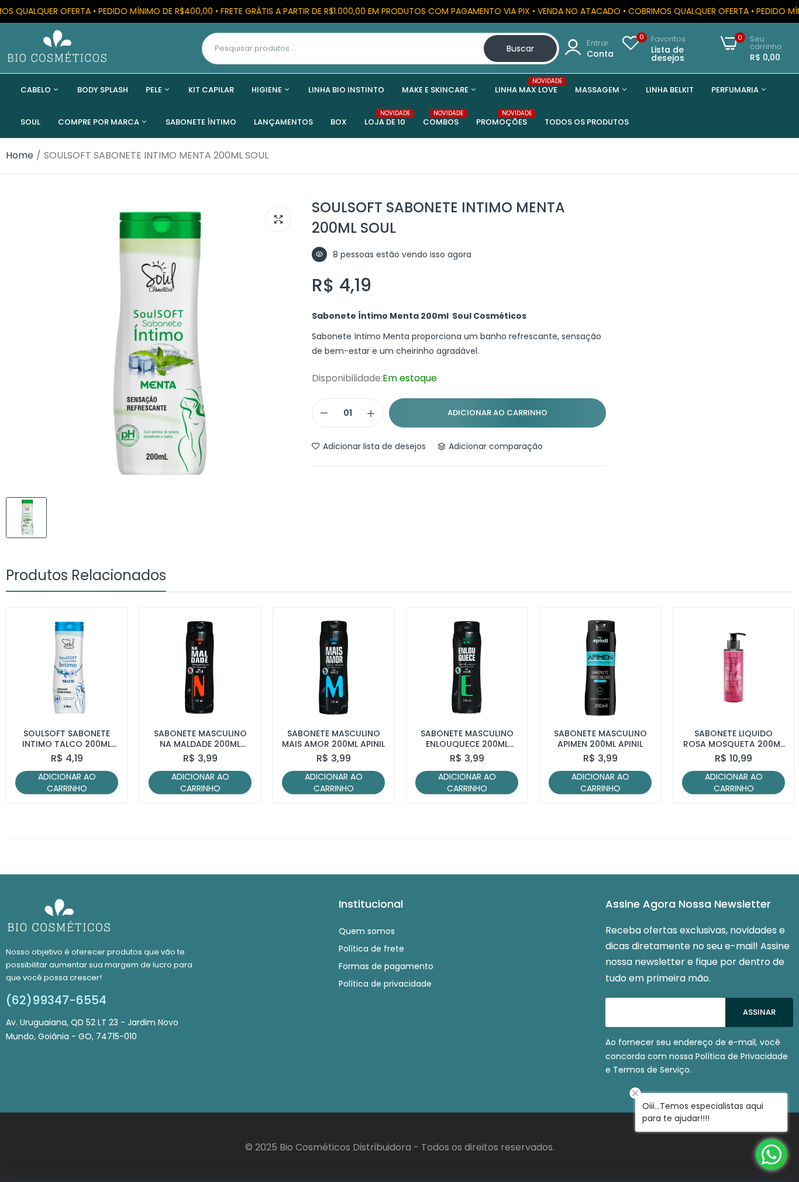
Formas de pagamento (386, 966)
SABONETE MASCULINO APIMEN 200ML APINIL (600, 738)
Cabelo (36, 89)
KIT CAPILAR (211, 89)
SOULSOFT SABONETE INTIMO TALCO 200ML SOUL (66, 738)
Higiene (268, 89)
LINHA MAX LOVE (526, 86)
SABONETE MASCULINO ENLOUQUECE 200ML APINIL (467, 738)
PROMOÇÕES (501, 118)
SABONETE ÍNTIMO (201, 121)
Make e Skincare (436, 89)
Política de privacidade (385, 984)
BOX (338, 121)
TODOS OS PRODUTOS (587, 121)
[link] (108, 626)
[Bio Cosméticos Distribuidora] (57, 48)
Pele (155, 89)
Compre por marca (99, 121)
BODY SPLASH (102, 89)
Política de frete (371, 948)
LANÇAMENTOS (283, 121)
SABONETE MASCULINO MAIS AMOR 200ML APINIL (333, 738)
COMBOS (441, 118)
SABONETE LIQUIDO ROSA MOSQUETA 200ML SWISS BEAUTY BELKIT (733, 738)
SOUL (30, 121)
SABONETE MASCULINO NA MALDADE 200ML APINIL (200, 738)
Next (764, 705)
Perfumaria (735, 89)
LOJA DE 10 (384, 118)
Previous (35, 705)
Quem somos (367, 931)
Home (19, 155)
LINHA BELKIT (670, 89)
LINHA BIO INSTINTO (346, 89)
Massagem (598, 89)
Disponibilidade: (347, 378)
